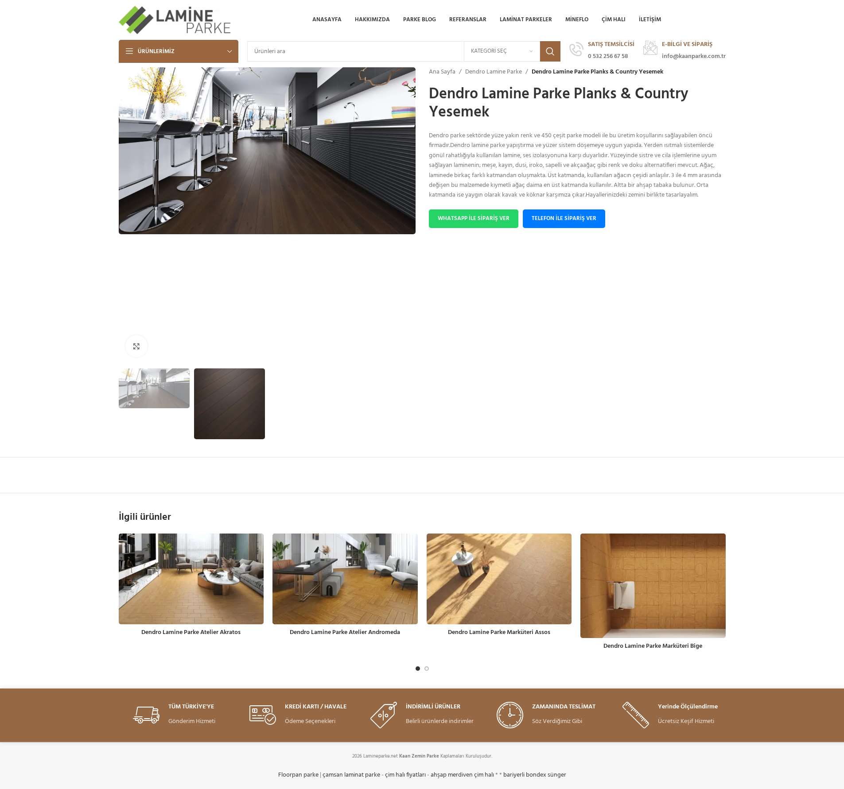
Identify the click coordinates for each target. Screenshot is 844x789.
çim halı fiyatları (405, 775)
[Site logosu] (176, 20)
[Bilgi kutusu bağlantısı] (601, 51)
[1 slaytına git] (418, 668)
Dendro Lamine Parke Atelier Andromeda (345, 632)
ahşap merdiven (452, 775)
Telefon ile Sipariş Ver (564, 218)
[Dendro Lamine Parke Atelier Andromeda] (345, 579)
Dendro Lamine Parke (493, 72)
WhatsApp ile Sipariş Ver (474, 218)
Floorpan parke (298, 775)
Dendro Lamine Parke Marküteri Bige (652, 646)
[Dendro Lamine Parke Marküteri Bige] (653, 586)
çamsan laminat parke (351, 775)
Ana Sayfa (442, 72)
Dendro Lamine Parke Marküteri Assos (499, 632)
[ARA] (550, 51)
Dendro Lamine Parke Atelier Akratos (191, 632)
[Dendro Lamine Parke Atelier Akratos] (191, 579)
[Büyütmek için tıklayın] (136, 346)
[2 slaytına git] (426, 668)
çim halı (484, 775)
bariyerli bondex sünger (534, 775)
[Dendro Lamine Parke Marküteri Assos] (499, 579)
